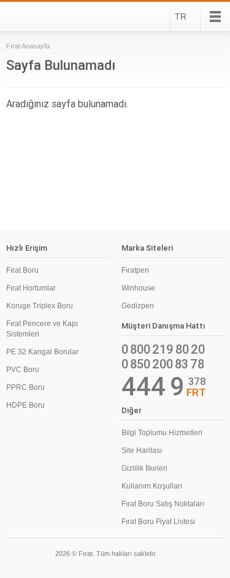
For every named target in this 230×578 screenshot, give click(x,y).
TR (180, 16)
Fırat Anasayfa (28, 46)
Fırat (39, 16)
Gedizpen (137, 306)
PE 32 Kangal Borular (42, 352)
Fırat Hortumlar (31, 288)
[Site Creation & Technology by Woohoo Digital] (207, 555)
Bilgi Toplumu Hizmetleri (161, 432)
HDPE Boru (25, 405)
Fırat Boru (22, 270)
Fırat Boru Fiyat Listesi (158, 521)
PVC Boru (22, 369)
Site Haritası (141, 450)
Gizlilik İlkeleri (144, 468)
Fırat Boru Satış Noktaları (162, 504)
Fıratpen (135, 270)
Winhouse (138, 288)
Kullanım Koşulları (151, 486)
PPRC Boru (25, 387)
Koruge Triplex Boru (39, 306)
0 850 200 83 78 (162, 364)
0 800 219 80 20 (163, 349)
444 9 (153, 386)
